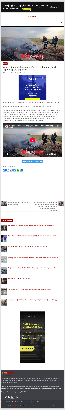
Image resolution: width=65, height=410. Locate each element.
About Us (35, 405)
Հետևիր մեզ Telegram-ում (33, 161)
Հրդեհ (23, 73)
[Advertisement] (32, 187)
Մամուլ (5, 63)
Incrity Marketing (32, 401)
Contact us (41, 405)
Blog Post (17, 73)
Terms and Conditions (50, 405)
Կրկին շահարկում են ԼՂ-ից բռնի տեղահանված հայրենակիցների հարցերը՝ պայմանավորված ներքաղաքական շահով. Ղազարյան (45, 206)
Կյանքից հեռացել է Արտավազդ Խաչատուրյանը (19, 203)
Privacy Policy (60, 405)
